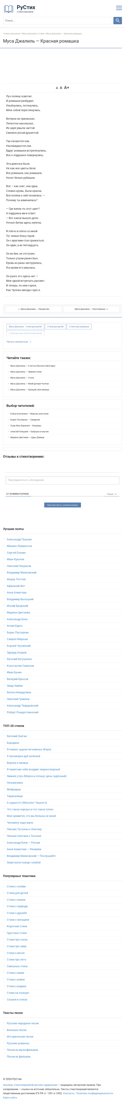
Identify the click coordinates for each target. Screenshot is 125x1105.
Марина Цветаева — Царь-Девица (27, 437)
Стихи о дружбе (17, 913)
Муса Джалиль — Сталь (22, 377)
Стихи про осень (17, 939)
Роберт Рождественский (22, 712)
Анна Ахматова (17, 592)
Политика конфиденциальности (94, 1093)
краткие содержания (45, 1084)
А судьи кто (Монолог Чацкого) (27, 802)
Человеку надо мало (20, 822)
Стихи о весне (16, 953)
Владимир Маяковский (21, 572)
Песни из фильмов (18, 1056)
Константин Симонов (20, 665)
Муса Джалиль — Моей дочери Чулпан (29, 383)
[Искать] (117, 20)
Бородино (13, 742)
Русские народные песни (23, 1023)
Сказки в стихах (17, 999)
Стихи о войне (16, 979)
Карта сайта (10, 1097)
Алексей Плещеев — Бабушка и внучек (29, 431)
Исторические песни (20, 1036)
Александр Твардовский (22, 705)
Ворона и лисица (17, 762)
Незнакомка (15, 782)
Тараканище (15, 796)
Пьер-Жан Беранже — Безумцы (25, 425)
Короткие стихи (17, 926)
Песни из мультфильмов (22, 1049)
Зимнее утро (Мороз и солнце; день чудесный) (36, 776)
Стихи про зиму (17, 946)
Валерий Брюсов (17, 679)
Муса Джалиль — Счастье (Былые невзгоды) (32, 366)
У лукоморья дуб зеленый (23, 756)
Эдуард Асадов (17, 652)
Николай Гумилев (18, 699)
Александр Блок (17, 619)
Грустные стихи (17, 933)
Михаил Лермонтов (19, 546)
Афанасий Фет (16, 586)
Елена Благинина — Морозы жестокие (29, 413)
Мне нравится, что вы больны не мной (31, 815)
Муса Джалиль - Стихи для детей (25, 326)
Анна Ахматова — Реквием (24, 849)
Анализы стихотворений (17, 1084)
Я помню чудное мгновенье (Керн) (29, 749)
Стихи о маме (15, 972)
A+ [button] (66, 87)
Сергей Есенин (16, 552)
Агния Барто (15, 625)
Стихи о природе (17, 906)
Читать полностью (17, 341)
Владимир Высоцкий (20, 599)
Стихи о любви (16, 886)
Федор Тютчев (16, 579)
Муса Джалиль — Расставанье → (91, 309)
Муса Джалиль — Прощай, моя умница (29, 389)
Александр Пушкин (19, 539)
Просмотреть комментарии (62, 505)
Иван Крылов (15, 559)
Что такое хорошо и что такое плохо (30, 809)
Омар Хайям (15, 685)
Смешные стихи (17, 966)
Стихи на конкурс (18, 992)
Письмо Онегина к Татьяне (24, 835)
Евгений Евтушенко (19, 659)
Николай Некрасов (19, 566)
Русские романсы (18, 1043)
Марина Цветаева (18, 612)
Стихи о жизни (16, 899)
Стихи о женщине (18, 919)
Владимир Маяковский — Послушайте (31, 855)
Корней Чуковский (19, 645)
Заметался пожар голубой (24, 862)
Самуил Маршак (17, 639)
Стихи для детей (55, 326)
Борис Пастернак (18, 632)
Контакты (68, 1093)
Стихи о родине (16, 986)
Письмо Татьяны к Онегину (24, 829)
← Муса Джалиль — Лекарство (33, 309)
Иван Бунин (14, 672)
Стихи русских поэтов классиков (25, 333)
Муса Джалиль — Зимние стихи (26, 372)
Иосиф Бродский (17, 605)
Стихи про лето (16, 959)
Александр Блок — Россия (23, 842)
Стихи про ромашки (79, 326)
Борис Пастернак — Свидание (25, 419)
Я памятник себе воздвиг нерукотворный (33, 769)
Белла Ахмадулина (19, 692)
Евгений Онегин (17, 736)
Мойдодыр (14, 789)
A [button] (57, 88)
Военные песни (16, 1030)
